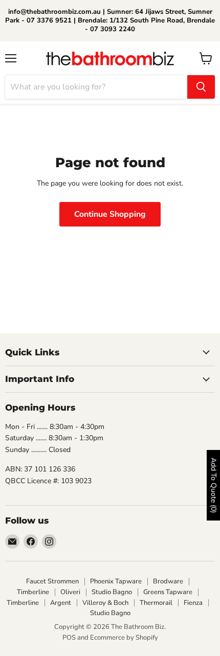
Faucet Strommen (52, 581)
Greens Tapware (167, 592)
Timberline (33, 592)
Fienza (193, 602)
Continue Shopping (110, 214)
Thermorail (156, 602)
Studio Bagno (112, 592)
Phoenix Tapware (116, 581)
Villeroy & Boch (105, 602)
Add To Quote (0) (213, 485)
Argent (60, 602)
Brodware (168, 581)
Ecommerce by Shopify (124, 637)
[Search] (201, 87)
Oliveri (70, 592)
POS (69, 637)
